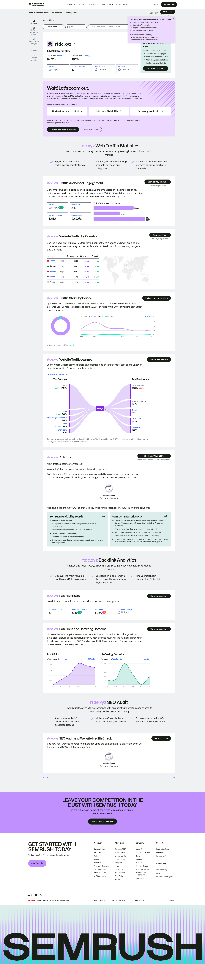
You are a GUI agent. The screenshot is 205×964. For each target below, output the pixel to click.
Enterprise (120, 4)
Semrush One (99, 849)
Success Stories (100, 869)
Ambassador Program (164, 877)
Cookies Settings (138, 900)
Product (70, 4)
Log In (155, 4)
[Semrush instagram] (31, 895)
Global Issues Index (143, 869)
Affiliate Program (100, 876)
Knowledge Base (162, 849)
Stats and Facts (100, 873)
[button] (151, 12)
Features (97, 852)
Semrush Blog (161, 870)
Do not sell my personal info (141, 874)
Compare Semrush (101, 866)
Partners (139, 863)
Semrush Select (142, 866)
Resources (106, 4)
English (172, 900)
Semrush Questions (143, 852)
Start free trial (37, 863)
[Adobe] (31, 900)
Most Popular (70, 13)
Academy (160, 852)
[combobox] (120, 27)
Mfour (117, 866)
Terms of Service (118, 900)
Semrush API (161, 856)
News (138, 856)
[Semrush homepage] (36, 4)
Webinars (159, 873)
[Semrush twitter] (41, 895)
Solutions (92, 4)
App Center (119, 869)
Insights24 (119, 863)
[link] (38, 12)
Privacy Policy (99, 900)
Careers (139, 859)
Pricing (82, 4)
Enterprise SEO (120, 852)
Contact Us (140, 878)
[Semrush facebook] (38, 895)
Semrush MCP (120, 849)
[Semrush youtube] (36, 895)
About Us (139, 849)
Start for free (169, 4)
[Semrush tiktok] (33, 895)
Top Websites (120, 873)
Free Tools (119, 876)
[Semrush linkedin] (28, 895)
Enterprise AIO (120, 856)
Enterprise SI (120, 859)
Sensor (117, 879)
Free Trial (97, 863)
